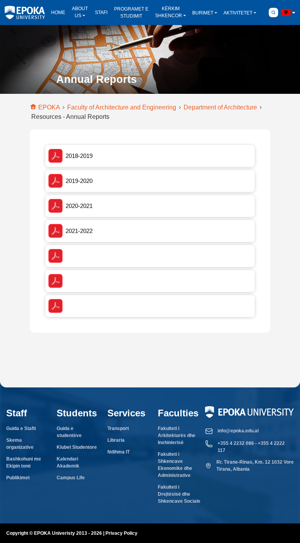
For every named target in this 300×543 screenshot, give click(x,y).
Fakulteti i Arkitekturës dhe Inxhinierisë (176, 435)
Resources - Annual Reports (70, 116)
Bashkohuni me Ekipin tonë (23, 462)
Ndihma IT (118, 452)
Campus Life (71, 477)
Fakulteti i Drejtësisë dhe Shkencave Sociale (179, 494)
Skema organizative (20, 443)
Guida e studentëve (69, 432)
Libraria (116, 440)
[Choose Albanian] (286, 12)
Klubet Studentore (77, 447)
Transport (118, 428)
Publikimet (18, 477)
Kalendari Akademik (68, 462)
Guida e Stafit (21, 428)
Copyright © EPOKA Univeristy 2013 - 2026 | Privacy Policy (72, 533)
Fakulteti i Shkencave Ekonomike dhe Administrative (175, 465)
